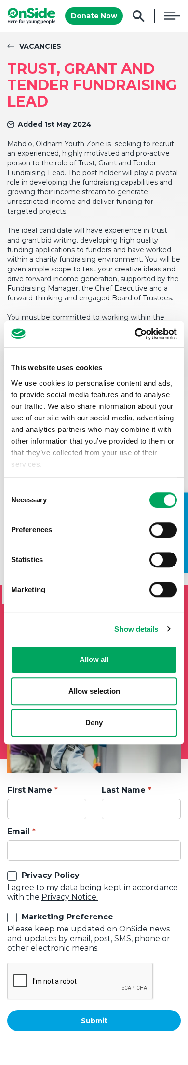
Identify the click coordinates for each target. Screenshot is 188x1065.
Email (18, 831)
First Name (29, 790)
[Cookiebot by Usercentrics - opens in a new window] (135, 334)
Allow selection (94, 691)
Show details (136, 629)
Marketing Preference (67, 916)
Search (139, 16)
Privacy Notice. (69, 897)
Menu (172, 16)
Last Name (124, 790)
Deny (94, 722)
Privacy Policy (51, 875)
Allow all (94, 659)
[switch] (163, 530)
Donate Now (94, 16)
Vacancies (40, 46)
